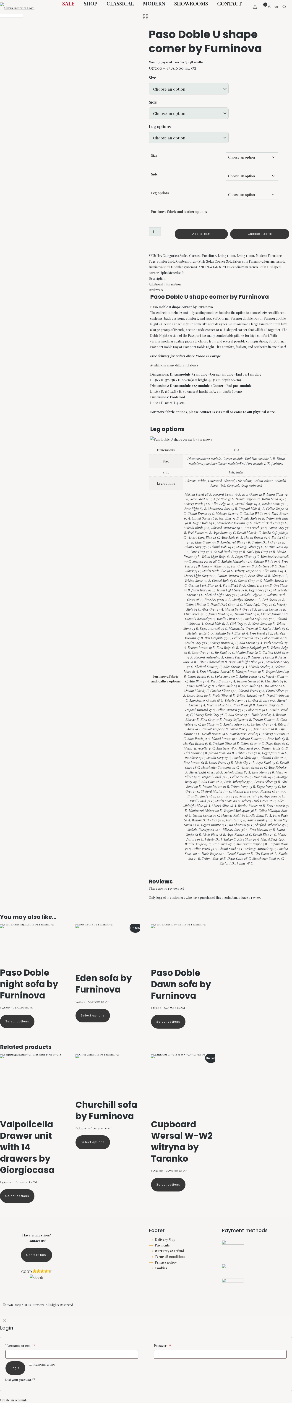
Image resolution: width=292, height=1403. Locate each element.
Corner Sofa (223, 261)
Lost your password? (20, 1380)
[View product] (58, 931)
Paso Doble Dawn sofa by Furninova (181, 984)
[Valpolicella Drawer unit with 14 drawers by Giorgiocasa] (32, 1086)
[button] (36, 1274)
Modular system (182, 267)
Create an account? (14, 1400)
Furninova (256, 261)
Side (153, 102)
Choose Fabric (260, 233)
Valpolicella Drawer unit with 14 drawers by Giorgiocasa (27, 1147)
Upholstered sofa (171, 273)
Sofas (183, 255)
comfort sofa (166, 261)
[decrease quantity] (150, 224)
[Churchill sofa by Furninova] (108, 1076)
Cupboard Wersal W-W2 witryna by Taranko (182, 1141)
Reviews (156, 290)
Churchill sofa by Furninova (106, 1110)
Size (152, 77)
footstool (277, 463)
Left (231, 472)
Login (15, 1368)
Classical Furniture (202, 255)
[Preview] (58, 940)
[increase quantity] (150, 243)
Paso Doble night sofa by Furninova (29, 984)
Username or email (20, 1345)
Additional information (165, 284)
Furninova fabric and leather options (179, 211)
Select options (17, 1021)
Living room (226, 255)
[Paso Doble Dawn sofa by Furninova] (183, 945)
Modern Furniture (269, 255)
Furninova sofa (274, 261)
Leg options (160, 126)
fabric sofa (240, 261)
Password (162, 1345)
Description (157, 278)
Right (239, 472)
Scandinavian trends (243, 267)
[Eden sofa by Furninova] (108, 948)
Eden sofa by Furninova (104, 983)
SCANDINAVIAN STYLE (211, 267)
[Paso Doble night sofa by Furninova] (32, 945)
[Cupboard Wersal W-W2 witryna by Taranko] (183, 1086)
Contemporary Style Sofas (195, 261)
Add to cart (201, 233)
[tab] (219, 278)
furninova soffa (159, 267)
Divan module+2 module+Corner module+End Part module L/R (231, 459)
